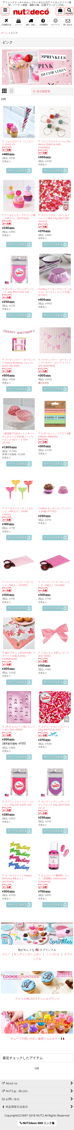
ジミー (6, 954)
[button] (5, 11)
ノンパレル (53, 954)
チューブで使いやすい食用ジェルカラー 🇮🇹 (37, 1038)
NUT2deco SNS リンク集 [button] (38, 1123)
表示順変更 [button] (43, 91)
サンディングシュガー (27, 954)
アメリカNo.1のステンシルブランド (37, 998)
